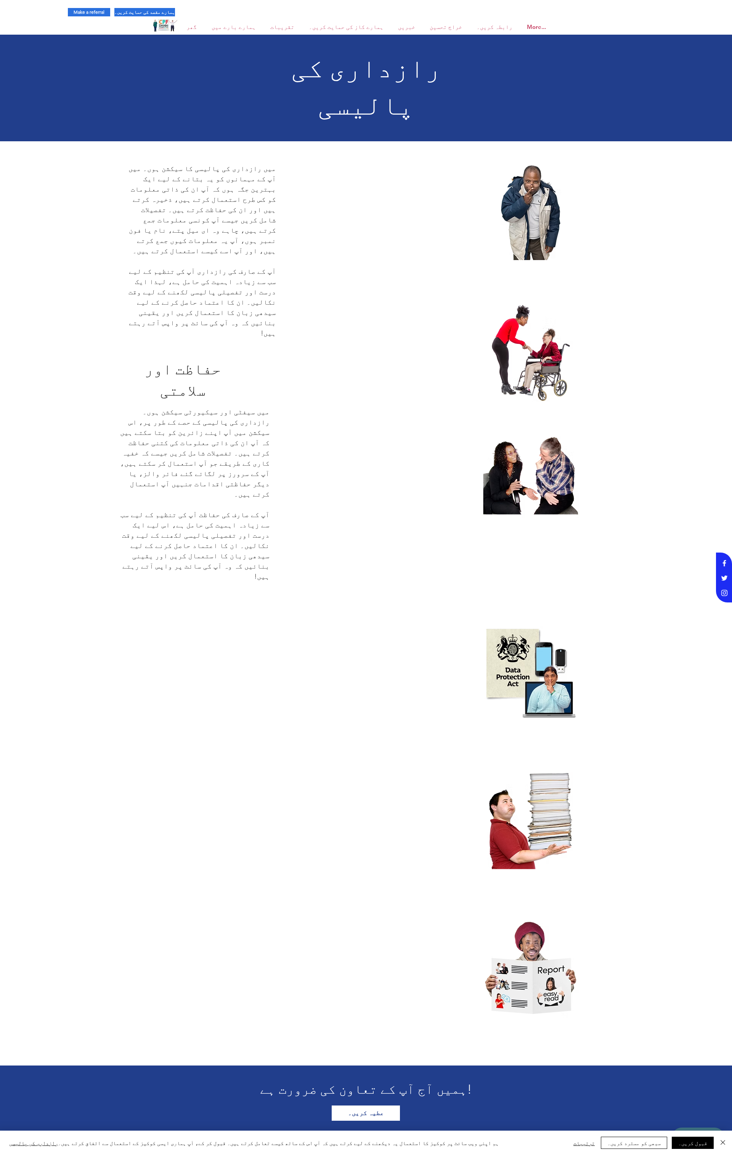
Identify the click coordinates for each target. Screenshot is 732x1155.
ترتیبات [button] (584, 1143)
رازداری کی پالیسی (33, 1143)
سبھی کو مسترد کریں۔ (634, 1143)
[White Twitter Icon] (724, 578)
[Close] (722, 1143)
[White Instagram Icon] (724, 593)
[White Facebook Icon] (724, 563)
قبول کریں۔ (692, 1143)
